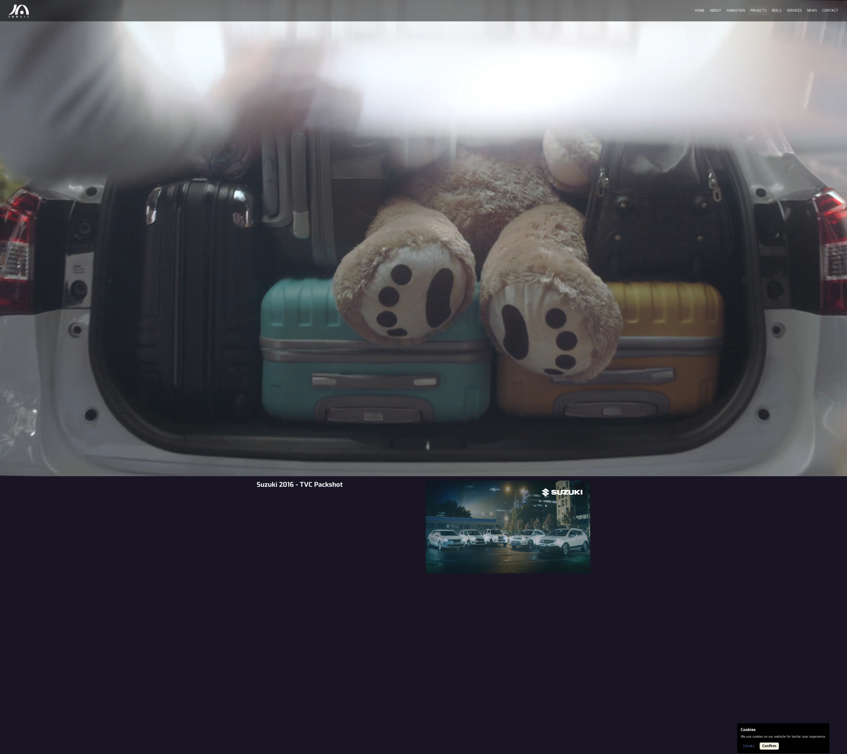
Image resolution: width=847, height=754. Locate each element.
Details (748, 746)
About (715, 10)
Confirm (769, 746)
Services (794, 10)
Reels (776, 10)
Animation (736, 10)
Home (700, 10)
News (812, 10)
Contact (830, 10)
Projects (758, 10)
